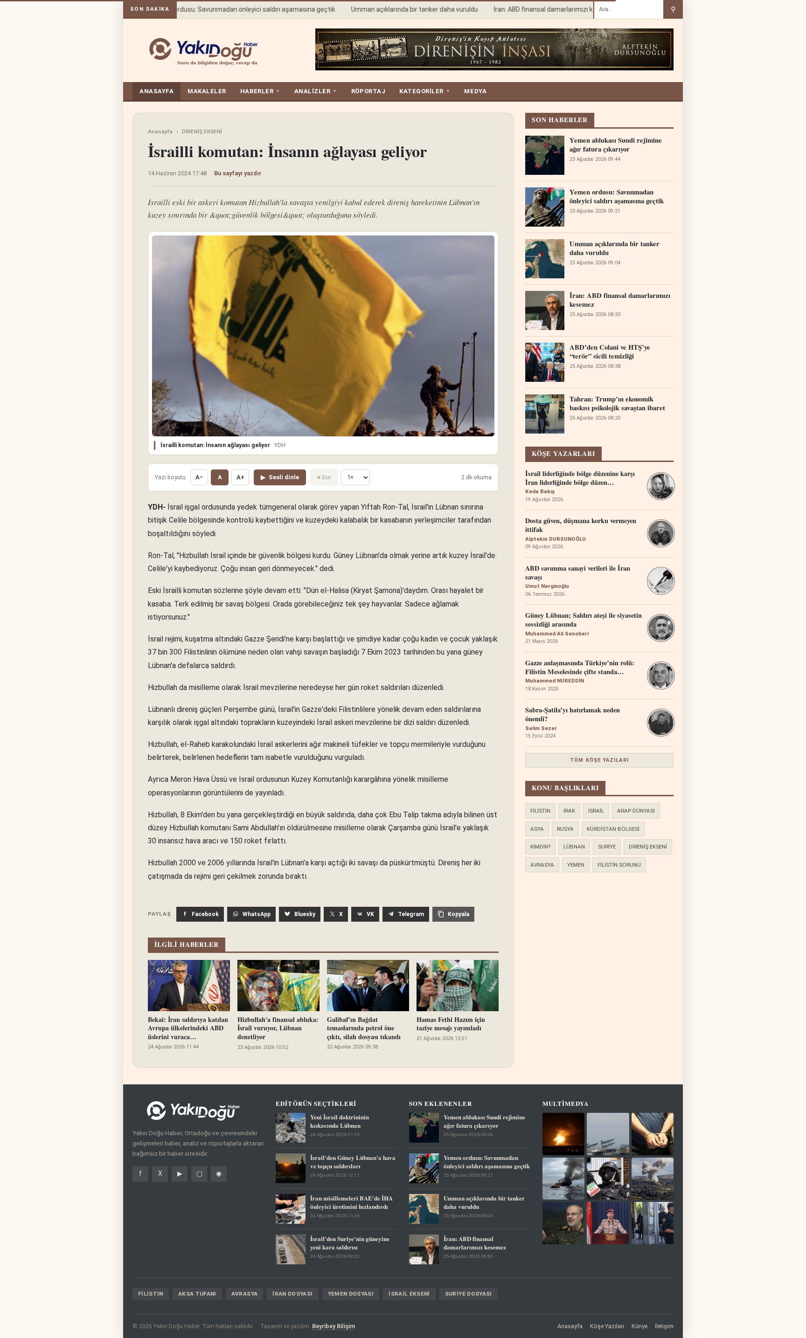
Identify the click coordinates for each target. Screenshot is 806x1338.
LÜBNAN (574, 846)
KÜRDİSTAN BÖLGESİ (613, 829)
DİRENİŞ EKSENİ (202, 131)
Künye (639, 1326)
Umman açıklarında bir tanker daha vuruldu (400, 9)
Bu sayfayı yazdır (238, 173)
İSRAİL (596, 810)
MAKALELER (207, 91)
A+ (240, 477)
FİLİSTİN (540, 810)
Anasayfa (160, 131)
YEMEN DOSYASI (351, 1293)
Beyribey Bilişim (333, 1326)
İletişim (664, 1326)
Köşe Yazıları (607, 1326)
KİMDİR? (540, 846)
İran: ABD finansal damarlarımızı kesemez (542, 9)
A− (199, 477)
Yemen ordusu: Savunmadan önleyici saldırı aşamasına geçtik (229, 9)
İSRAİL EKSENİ (409, 1293)
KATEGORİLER (424, 91)
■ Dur (324, 477)
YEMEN (575, 865)
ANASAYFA (156, 91)
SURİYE (607, 846)
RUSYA (565, 829)
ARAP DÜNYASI (636, 810)
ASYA (537, 829)
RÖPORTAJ (368, 91)
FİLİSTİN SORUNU (619, 865)
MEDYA (475, 91)
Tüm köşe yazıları (599, 760)
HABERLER (260, 91)
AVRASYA (542, 865)
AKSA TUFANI (197, 1293)
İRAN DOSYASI (292, 1293)
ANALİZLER (315, 91)
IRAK (569, 810)
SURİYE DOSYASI (468, 1293)
